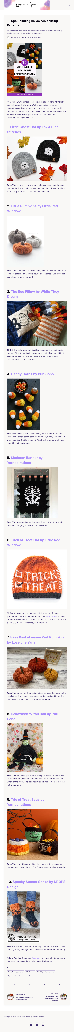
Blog (33, 37)
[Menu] (69, 5)
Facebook (36, 958)
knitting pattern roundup (45, 972)
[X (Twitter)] (29, 984)
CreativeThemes (38, 1017)
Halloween (30, 972)
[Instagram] (37, 1024)
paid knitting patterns (15, 976)
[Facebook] (14, 984)
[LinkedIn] (59, 984)
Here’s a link (51, 616)
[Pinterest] (44, 984)
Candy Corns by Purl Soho (32, 374)
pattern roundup (32, 976)
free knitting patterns (15, 972)
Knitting (38, 37)
